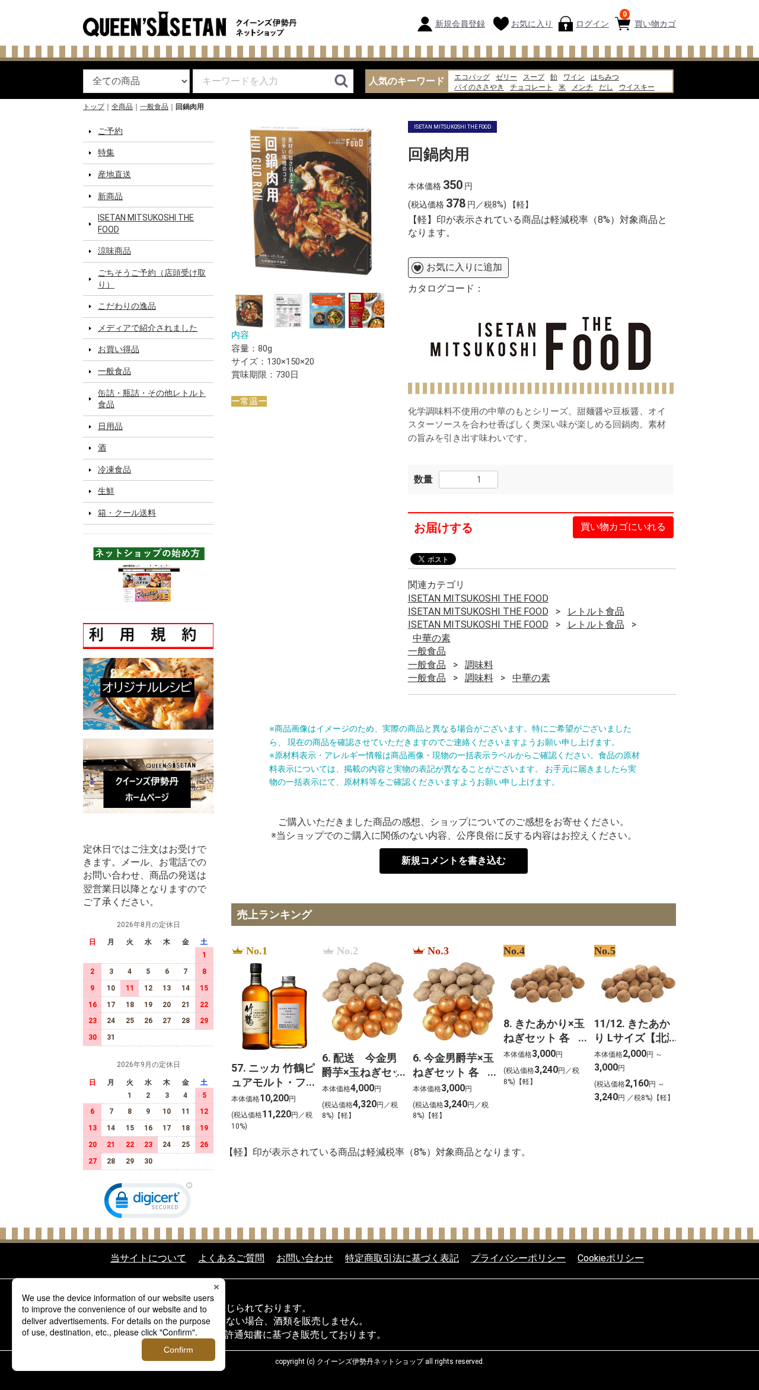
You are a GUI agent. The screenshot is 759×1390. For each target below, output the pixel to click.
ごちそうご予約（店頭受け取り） (152, 278)
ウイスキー (637, 87)
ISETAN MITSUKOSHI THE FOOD (146, 223)
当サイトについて (148, 1257)
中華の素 (432, 638)
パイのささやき (479, 87)
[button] (148, 1202)
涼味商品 (114, 250)
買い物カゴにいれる (623, 526)
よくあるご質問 (231, 1257)
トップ (93, 107)
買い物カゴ (649, 19)
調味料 (479, 664)
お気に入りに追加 (464, 267)
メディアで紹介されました (147, 328)
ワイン (574, 77)
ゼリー (506, 77)
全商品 (122, 107)
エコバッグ (472, 77)
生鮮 (106, 491)
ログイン (592, 23)
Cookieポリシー (611, 1257)
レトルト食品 (595, 611)
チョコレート (531, 87)
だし (606, 87)
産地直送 (114, 174)
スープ (533, 77)
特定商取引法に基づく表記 (402, 1257)
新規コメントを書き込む (453, 860)
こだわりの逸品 (127, 306)
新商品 (110, 195)
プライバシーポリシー (518, 1257)
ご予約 (110, 131)
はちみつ (605, 77)
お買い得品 (118, 349)
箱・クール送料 (127, 512)
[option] (310, 200)
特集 (106, 152)
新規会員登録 (460, 23)
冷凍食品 (114, 469)
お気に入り (532, 23)
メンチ (582, 87)
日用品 (110, 426)
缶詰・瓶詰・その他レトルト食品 (152, 398)
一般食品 (154, 107)
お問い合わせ (304, 1257)
